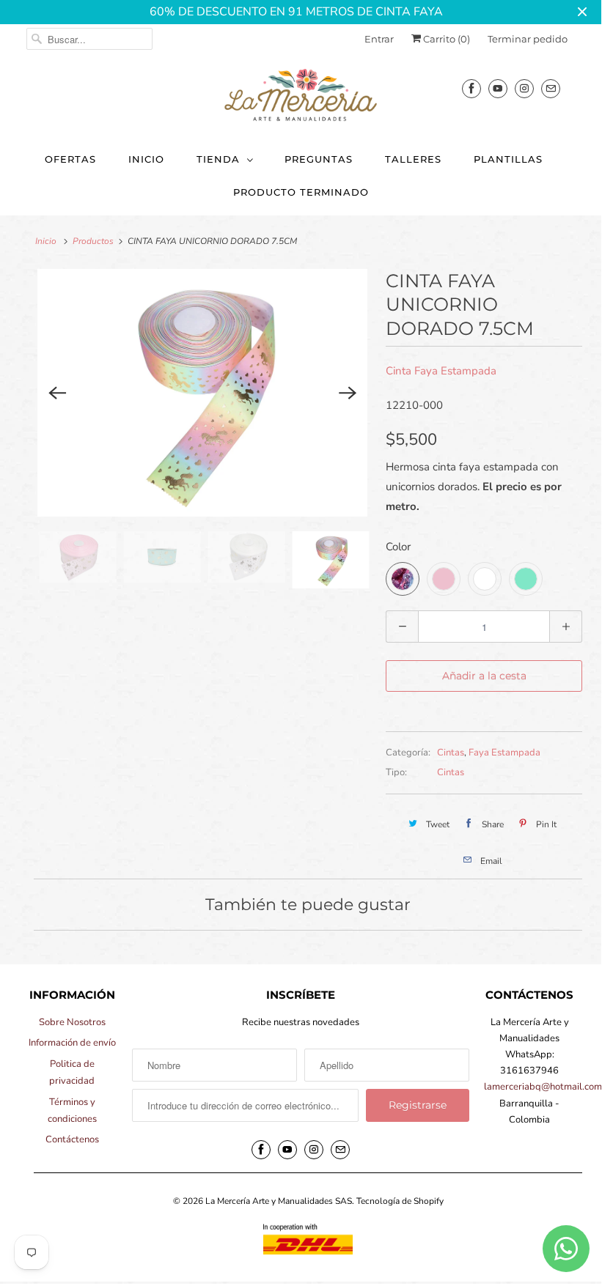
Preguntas (319, 159)
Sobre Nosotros (72, 1022)
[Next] (347, 393)
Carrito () (445, 39)
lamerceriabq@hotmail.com (543, 1086)
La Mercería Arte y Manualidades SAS (278, 1201)
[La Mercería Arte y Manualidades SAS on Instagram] (524, 88)
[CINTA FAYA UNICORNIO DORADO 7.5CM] (202, 393)
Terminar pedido (528, 39)
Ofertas (70, 159)
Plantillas (508, 159)
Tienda (218, 159)
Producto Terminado (301, 192)
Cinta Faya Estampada (441, 370)
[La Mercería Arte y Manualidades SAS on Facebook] (471, 88)
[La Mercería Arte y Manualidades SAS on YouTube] (497, 88)
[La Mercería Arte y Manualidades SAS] (300, 96)
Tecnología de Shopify (400, 1201)
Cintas (450, 752)
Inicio (146, 159)
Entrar (379, 39)
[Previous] (57, 393)
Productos (93, 241)
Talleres (413, 159)
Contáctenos (72, 1139)
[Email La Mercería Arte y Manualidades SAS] (550, 88)
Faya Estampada (504, 752)
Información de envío (72, 1042)
